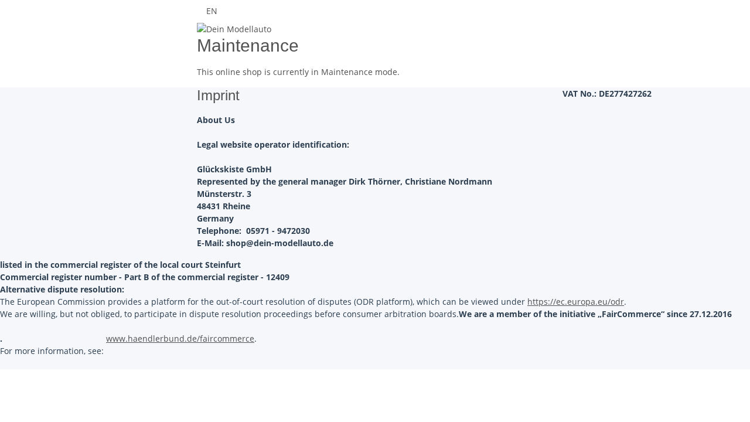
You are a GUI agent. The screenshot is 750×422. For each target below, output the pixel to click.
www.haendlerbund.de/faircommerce (180, 338)
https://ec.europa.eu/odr (575, 301)
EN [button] (213, 10)
